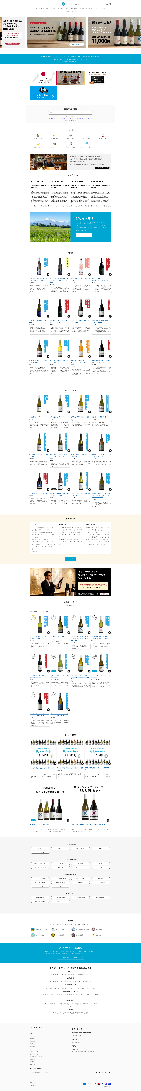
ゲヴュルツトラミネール (40, 867)
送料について (33, 1059)
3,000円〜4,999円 (80, 897)
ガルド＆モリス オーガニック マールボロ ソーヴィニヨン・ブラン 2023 (80, 677)
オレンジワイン (40, 852)
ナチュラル (40, 886)
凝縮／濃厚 (80, 882)
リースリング (101, 863)
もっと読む (70, 558)
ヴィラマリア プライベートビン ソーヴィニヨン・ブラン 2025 (100, 637)
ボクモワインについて (84, 235)
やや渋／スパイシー (60, 882)
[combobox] (70, 112)
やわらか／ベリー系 (40, 882)
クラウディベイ (52, 118)
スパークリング (79, 118)
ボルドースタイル (80, 867)
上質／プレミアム (100, 882)
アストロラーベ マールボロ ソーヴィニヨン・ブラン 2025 (101, 455)
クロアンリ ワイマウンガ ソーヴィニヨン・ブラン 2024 (59, 494)
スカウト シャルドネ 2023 (58, 637)
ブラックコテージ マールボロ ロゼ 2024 (80, 279)
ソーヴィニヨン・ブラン (40, 863)
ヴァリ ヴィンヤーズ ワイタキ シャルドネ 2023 (38, 361)
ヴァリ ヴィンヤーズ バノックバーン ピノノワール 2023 (101, 361)
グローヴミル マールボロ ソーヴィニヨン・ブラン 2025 (59, 714)
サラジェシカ (71, 118)
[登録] (82, 957)
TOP (31, 1031)
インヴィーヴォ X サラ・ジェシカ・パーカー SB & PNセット (89, 824)
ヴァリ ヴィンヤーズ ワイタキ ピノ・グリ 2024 (59, 361)
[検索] (91, 112)
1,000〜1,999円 (40, 897)
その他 (100, 867)
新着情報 (32, 1038)
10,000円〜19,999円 (40, 901)
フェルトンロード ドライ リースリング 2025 (38, 455)
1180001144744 (77, 1042)
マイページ (32, 1036)
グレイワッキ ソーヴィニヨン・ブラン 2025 (100, 676)
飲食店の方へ (33, 1043)
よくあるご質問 (34, 1051)
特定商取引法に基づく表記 (36, 1056)
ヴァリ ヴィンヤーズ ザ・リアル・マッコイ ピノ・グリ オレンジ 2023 (80, 362)
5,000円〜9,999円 (101, 897)
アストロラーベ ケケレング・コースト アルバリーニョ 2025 (38, 279)
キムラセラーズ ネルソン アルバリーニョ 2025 (38, 416)
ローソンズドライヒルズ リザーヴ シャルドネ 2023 (80, 455)
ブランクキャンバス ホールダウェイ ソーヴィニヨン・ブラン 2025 (80, 416)
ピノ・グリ (71, 120)
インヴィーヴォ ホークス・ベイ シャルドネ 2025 (59, 416)
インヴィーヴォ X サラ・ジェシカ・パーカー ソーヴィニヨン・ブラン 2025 (80, 638)
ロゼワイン (100, 848)
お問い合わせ (33, 1041)
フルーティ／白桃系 (80, 878)
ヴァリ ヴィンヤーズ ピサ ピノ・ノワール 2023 (80, 321)
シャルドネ (60, 867)
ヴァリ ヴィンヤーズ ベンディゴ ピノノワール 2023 (100, 321)
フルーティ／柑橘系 (40, 878)
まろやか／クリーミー (100, 878)
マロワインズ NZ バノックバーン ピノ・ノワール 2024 (59, 321)
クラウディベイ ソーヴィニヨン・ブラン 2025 (60, 676)
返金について (33, 1064)
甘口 (60, 886)
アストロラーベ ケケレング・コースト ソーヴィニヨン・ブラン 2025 (59, 456)
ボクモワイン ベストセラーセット (40, 824)
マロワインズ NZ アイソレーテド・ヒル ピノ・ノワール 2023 (100, 279)
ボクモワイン (108, 1086)
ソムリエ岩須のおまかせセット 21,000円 (70, 768)
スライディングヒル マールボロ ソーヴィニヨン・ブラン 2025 (101, 416)
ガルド (77, 120)
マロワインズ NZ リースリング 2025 (37, 321)
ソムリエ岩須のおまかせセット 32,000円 (96, 768)
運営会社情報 (33, 1046)
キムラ (65, 118)
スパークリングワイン (80, 848)
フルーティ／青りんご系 (60, 878)
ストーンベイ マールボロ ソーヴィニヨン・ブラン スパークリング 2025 (59, 280)
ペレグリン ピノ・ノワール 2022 (38, 493)
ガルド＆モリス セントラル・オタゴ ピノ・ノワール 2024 (39, 714)
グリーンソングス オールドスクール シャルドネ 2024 (39, 637)
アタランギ (65, 120)
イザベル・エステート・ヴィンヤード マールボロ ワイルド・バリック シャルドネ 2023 (101, 495)
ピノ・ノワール (87, 118)
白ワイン (40, 848)
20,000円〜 (60, 901)
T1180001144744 (77, 1036)
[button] (31, 3)
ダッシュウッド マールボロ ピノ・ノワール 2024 (38, 676)
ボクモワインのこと (35, 1049)
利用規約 (32, 1061)
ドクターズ (60, 118)
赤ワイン (60, 848)
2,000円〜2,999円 (60, 897)
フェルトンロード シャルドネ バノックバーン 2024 (80, 494)
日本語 (32, 1085)
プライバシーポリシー (35, 1054)
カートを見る (33, 1033)
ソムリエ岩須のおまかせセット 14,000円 (42, 768)
